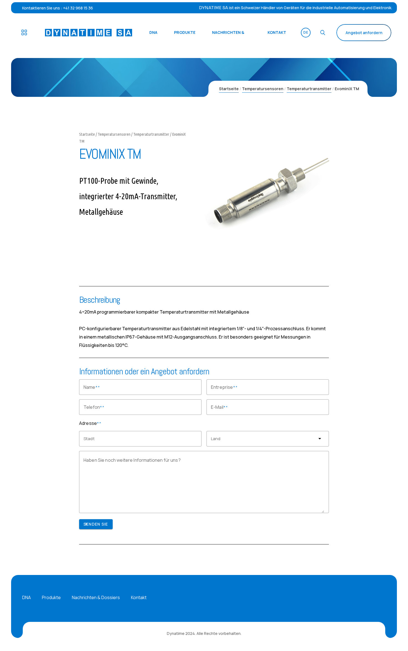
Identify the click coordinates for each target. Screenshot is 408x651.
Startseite (229, 88)
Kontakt (139, 597)
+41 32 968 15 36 (78, 8)
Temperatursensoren (262, 88)
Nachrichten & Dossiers (96, 597)
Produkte (51, 597)
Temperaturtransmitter (309, 88)
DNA (26, 597)
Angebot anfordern (364, 32)
